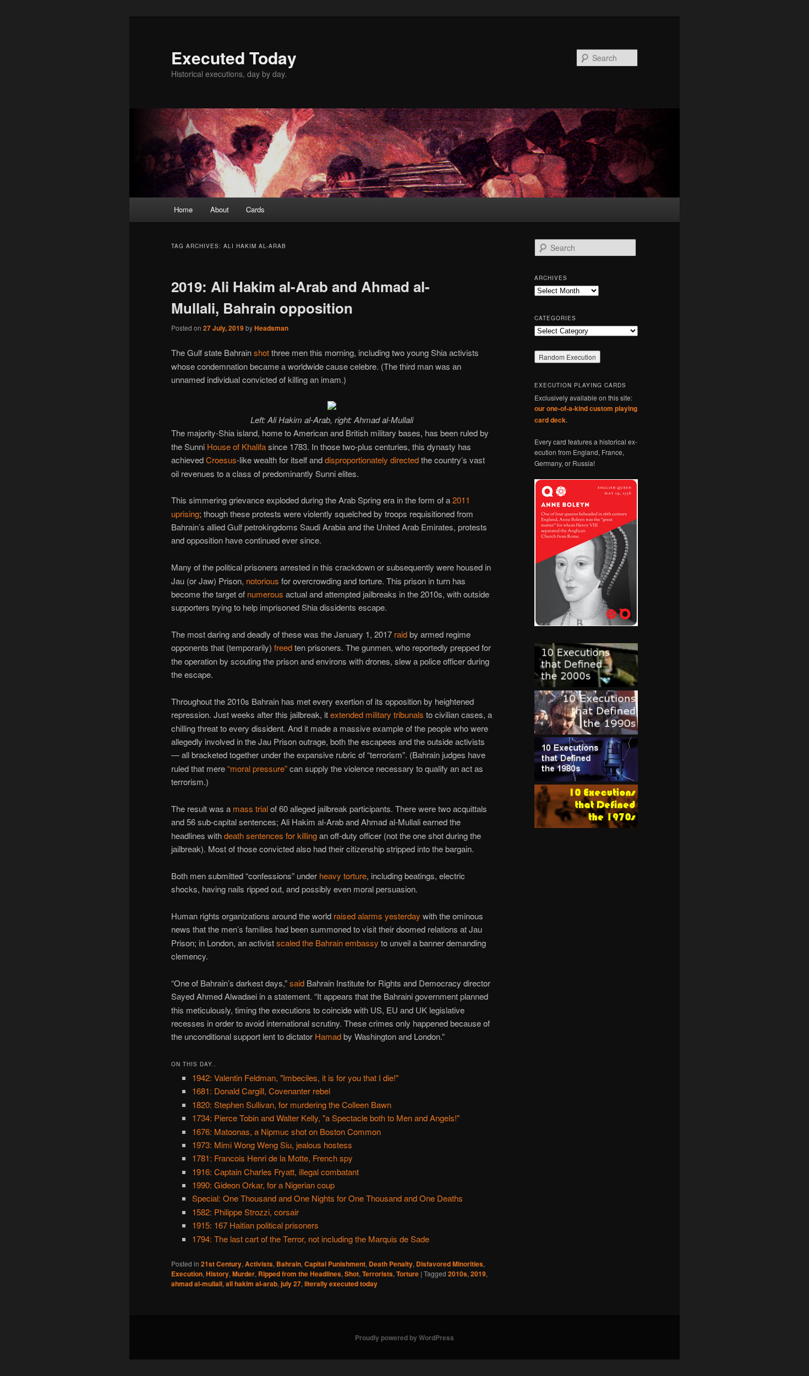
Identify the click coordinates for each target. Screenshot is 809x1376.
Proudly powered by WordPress (404, 1337)
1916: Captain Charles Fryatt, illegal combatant (275, 1171)
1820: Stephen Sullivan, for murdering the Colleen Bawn (291, 1104)
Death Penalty (391, 1264)
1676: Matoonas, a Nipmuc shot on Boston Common (286, 1131)
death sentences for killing (270, 835)
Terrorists (377, 1274)
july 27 (291, 1284)
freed (283, 647)
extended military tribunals (377, 714)
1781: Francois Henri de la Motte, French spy (272, 1158)
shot (261, 352)
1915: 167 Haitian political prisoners (255, 1225)
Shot (352, 1274)
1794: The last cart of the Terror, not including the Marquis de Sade (310, 1239)
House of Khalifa (236, 446)
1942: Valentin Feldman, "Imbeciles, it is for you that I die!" (295, 1077)
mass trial (250, 808)
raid (400, 634)
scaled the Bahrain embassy (327, 943)
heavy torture (343, 875)
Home (183, 209)
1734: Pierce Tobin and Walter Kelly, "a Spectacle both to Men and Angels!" (326, 1117)
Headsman (271, 328)
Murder (243, 1274)
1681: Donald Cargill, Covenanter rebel (261, 1091)
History (217, 1274)
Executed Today (234, 57)
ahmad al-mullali (196, 1284)
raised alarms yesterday (377, 916)
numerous (265, 594)
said (296, 983)
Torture (407, 1274)
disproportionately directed (372, 459)
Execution (187, 1274)
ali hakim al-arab (251, 1284)
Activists (259, 1264)
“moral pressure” (257, 768)
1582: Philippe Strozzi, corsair (245, 1212)
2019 (478, 1274)
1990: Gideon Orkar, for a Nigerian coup (263, 1185)
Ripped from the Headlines (299, 1274)
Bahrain (288, 1264)
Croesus (221, 459)
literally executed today (341, 1284)
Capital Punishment (334, 1264)
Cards (255, 209)
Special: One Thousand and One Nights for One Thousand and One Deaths (327, 1198)
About (219, 209)
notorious (262, 580)
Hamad (328, 1036)
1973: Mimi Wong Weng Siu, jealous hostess (272, 1144)
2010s (457, 1274)
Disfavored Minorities (449, 1264)
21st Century (221, 1264)
